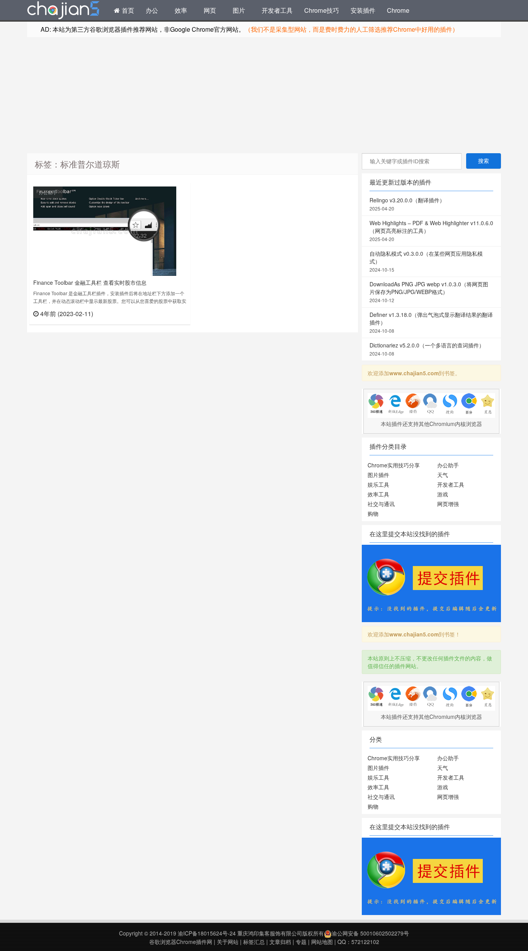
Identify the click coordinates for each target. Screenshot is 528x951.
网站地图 (322, 942)
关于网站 (227, 942)
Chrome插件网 (63, 11)
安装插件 (363, 10)
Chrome (398, 10)
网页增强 (448, 504)
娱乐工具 (378, 484)
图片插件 (378, 475)
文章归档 (280, 942)
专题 (301, 942)
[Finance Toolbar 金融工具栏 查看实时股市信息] (104, 230)
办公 (152, 10)
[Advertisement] (264, 95)
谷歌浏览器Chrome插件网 (180, 942)
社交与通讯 (381, 504)
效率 (181, 10)
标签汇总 (254, 942)
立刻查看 (172, 313)
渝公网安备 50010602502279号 (370, 933)
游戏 (442, 494)
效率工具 (378, 494)
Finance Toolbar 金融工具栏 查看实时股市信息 (89, 282)
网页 (210, 10)
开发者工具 (277, 10)
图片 (239, 10)
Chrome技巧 (321, 10)
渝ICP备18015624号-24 (207, 933)
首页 (127, 10)
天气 (442, 475)
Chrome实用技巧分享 (394, 465)
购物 (373, 513)
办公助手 (48, 192)
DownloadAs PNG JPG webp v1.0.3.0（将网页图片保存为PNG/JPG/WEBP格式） (429, 291)
